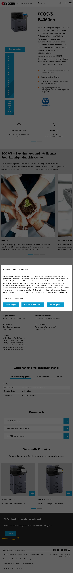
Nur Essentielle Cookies (32, 305)
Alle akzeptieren (55, 305)
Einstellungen (11, 305)
